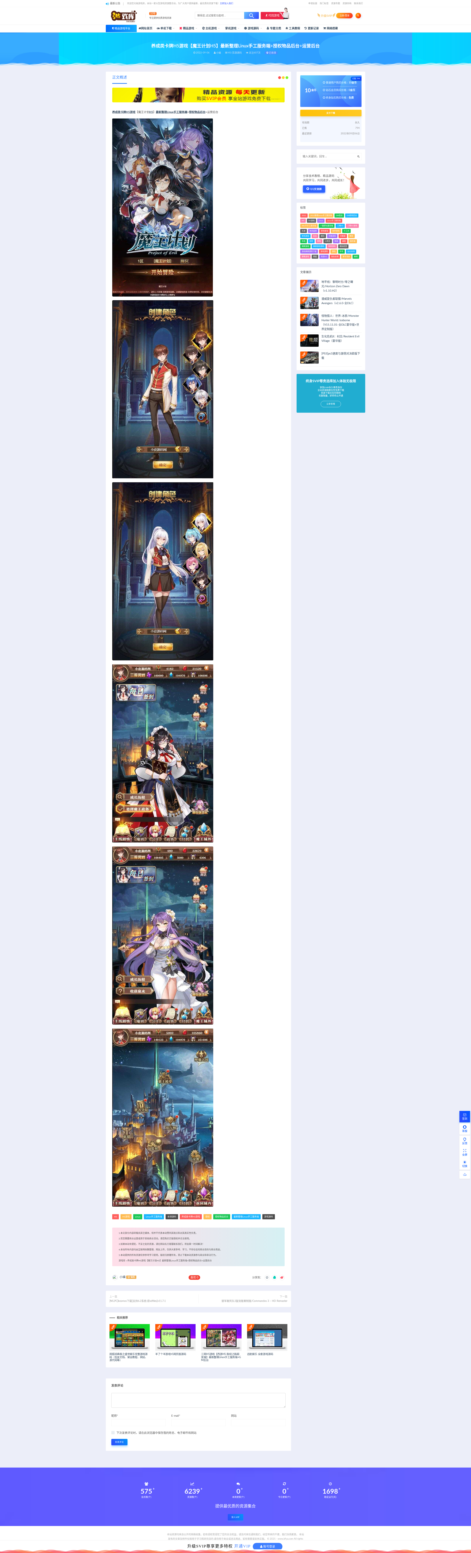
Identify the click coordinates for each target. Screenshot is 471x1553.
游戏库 (122, 1261)
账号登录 (269, 1546)
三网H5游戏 (352, 226)
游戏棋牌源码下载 (309, 251)
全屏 (464, 1155)
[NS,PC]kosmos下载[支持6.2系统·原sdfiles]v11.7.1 (137, 1301)
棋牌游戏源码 (318, 246)
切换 (464, 1166)
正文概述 (119, 77)
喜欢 (194, 1277)
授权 (207, 1217)
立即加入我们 (226, 3)
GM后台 (339, 215)
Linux (137, 1217)
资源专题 (335, 3)
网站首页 (146, 28)
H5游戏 (126, 1217)
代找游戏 (273, 15)
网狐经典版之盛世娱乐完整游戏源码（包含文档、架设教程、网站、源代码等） (128, 1357)
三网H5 (340, 226)
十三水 (346, 231)
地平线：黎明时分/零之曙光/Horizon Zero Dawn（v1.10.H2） (337, 286)
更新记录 (313, 28)
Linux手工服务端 (154, 1217)
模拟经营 (343, 246)
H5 (151, 112)
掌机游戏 (230, 28)
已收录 (272, 53)
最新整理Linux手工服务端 (171, 112)
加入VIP (235, 1517)
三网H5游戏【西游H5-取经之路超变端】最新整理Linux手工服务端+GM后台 (221, 1357)
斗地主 (327, 241)
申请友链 (312, 3)
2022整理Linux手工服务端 (321, 215)
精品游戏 (188, 28)
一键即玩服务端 (326, 226)
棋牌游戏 (305, 246)
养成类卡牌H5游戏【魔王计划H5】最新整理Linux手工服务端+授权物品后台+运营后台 (169, 1261)
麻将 (356, 257)
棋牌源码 (332, 246)
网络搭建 (332, 28)
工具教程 (294, 28)
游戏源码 (253, 28)
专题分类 (275, 28)
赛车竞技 (346, 257)
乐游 (303, 231)
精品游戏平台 (122, 28)
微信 (351, 236)
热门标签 (324, 3)
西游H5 (324, 257)
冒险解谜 (324, 231)
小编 (122, 1277)
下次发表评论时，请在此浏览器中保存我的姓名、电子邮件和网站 (156, 1433)
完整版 (343, 236)
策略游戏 (305, 257)
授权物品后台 (197, 112)
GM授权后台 (352, 215)
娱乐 (323, 236)
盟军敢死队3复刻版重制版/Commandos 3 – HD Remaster (254, 1301)
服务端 (352, 241)
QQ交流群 (316, 189)
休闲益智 (313, 231)
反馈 (464, 1143)
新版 (336, 241)
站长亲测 (351, 251)
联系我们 (358, 3)
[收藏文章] (267, 1277)
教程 (319, 241)
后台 (315, 236)
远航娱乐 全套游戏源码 (260, 1354)
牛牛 (341, 251)
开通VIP (242, 1546)
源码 (334, 251)
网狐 (315, 257)
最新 (344, 241)
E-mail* (175, 1415)
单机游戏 (305, 236)
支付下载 (330, 113)
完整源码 (332, 236)
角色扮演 (335, 257)
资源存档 (347, 3)
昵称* (114, 1415)
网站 (234, 1415)
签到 (464, 1119)
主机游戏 (211, 28)
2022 (304, 215)
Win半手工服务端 (309, 226)
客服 (464, 1131)
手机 (303, 241)
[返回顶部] (464, 1175)
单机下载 (166, 28)
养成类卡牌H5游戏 (123, 112)
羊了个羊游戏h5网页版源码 (170, 1354)
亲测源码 (171, 1217)
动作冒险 (336, 231)
